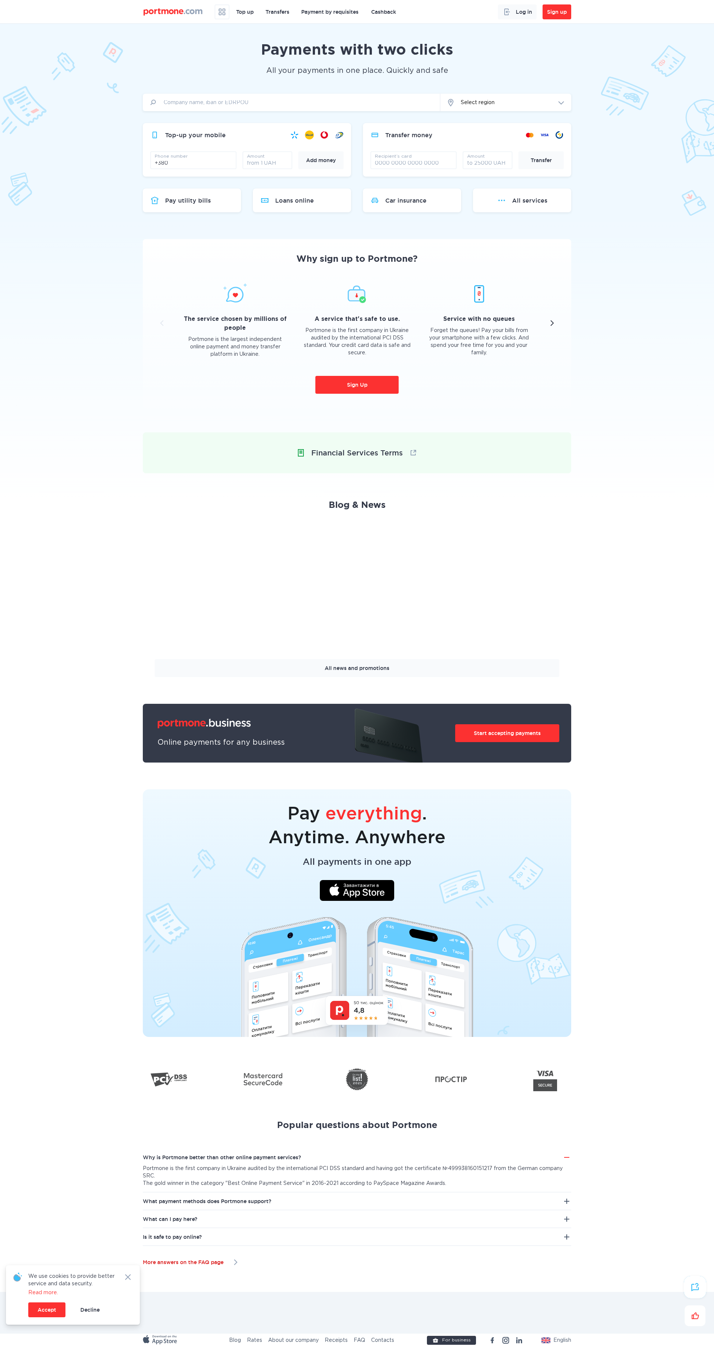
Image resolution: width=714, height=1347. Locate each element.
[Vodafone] (324, 134)
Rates (254, 1340)
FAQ (359, 1340)
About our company (293, 1340)
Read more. (43, 1292)
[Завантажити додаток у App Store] (357, 891)
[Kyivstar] (294, 134)
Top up (245, 12)
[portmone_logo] (173, 12)
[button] (556, 1340)
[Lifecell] (309, 134)
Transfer (541, 160)
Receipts (336, 1340)
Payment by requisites (329, 12)
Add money (321, 160)
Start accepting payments (507, 733)
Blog (235, 1340)
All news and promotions (357, 668)
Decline (90, 1310)
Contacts (382, 1340)
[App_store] (160, 1340)
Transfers (277, 12)
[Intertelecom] (339, 134)
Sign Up (357, 385)
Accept (47, 1310)
